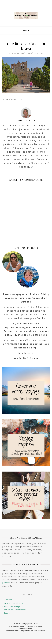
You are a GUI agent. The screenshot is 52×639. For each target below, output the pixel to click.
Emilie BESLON (14, 99)
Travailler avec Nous (33, 626)
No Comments (35, 53)
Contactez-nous (25, 628)
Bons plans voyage (11, 606)
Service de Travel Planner (14, 610)
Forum (6, 613)
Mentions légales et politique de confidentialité (25, 630)
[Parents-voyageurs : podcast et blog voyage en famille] (26, 15)
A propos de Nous (16, 626)
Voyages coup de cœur (12, 603)
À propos (7, 600)
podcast (6, 582)
